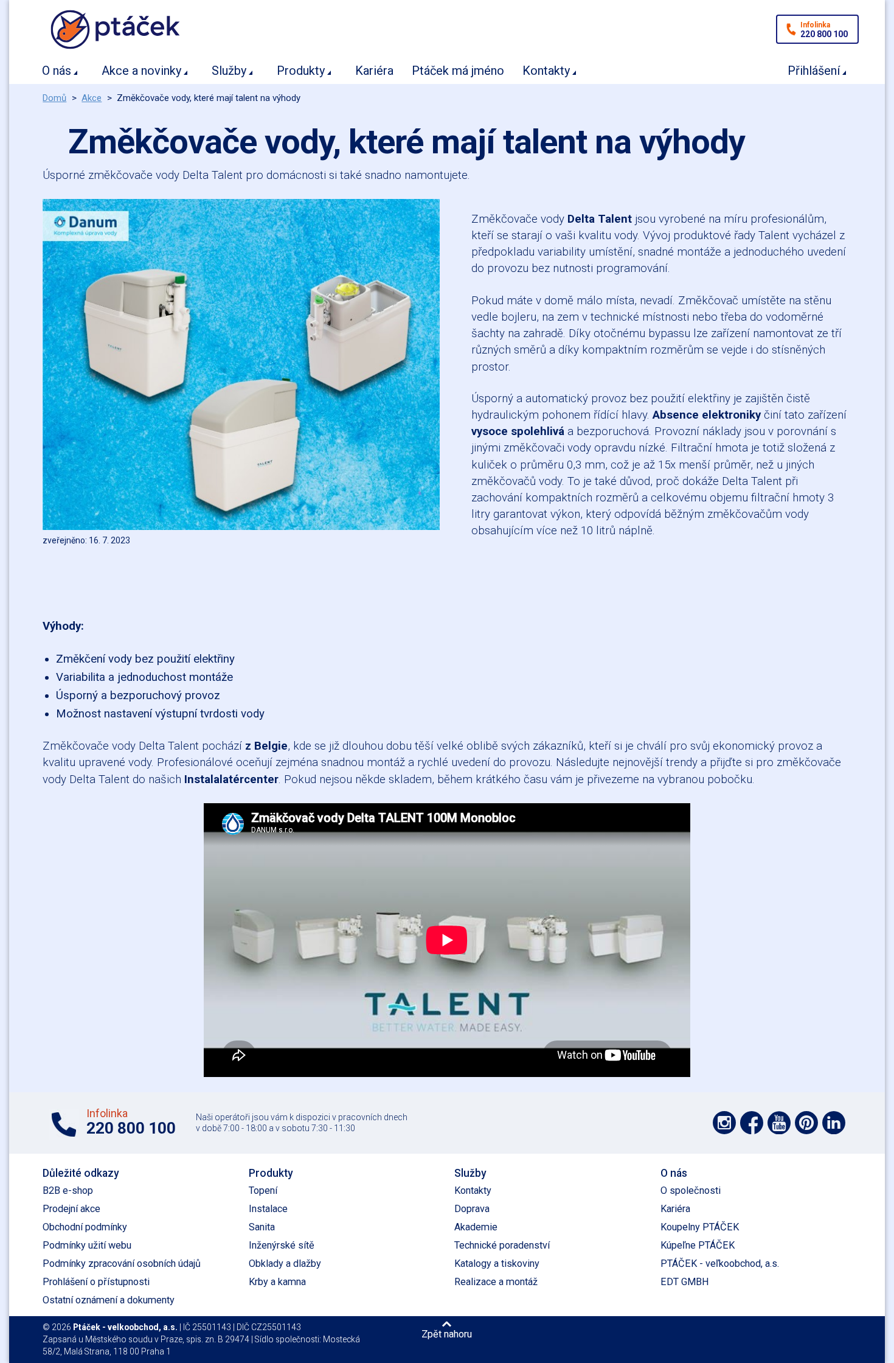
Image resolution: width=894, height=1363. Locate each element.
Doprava (472, 1209)
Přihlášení (814, 70)
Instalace (268, 1209)
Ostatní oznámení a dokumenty (109, 1300)
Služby (229, 70)
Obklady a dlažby (285, 1263)
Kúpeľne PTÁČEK (697, 1245)
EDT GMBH (684, 1282)
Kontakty (546, 70)
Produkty (301, 70)
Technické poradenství (502, 1245)
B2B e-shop (68, 1190)
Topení (263, 1190)
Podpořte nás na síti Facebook (751, 1122)
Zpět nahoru (446, 1333)
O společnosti (690, 1190)
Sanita (262, 1227)
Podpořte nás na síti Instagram (724, 1122)
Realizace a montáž (496, 1282)
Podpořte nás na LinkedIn (833, 1122)
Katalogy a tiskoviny (496, 1263)
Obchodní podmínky (85, 1227)
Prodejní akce (71, 1209)
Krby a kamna (277, 1282)
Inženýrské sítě (281, 1245)
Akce (91, 97)
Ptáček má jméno (458, 70)
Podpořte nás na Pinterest (806, 1122)
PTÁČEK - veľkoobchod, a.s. (719, 1263)
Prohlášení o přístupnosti (96, 1282)
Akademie (475, 1227)
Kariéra (374, 70)
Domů (54, 97)
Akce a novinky (141, 70)
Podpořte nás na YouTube (779, 1122)
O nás (56, 70)
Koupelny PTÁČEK (699, 1227)
